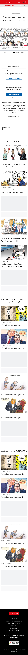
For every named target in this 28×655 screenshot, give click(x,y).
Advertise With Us (14, 630)
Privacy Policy (14, 625)
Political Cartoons (16, 13)
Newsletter (24, 52)
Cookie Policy (14, 628)
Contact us (17, 116)
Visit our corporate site (21, 649)
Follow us (17, 52)
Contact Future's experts (14, 621)
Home (8, 13)
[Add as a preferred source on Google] (14, 643)
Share (5, 52)
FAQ (14, 633)
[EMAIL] (2, 129)
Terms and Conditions (14, 623)
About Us (14, 618)
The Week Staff (8, 20)
